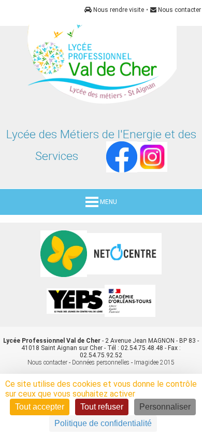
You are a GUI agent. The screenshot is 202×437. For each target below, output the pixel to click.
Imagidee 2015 (154, 362)
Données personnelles (100, 362)
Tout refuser (101, 406)
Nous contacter (178, 9)
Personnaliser (165, 406)
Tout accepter (39, 406)
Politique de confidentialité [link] (103, 423)
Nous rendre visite (118, 9)
